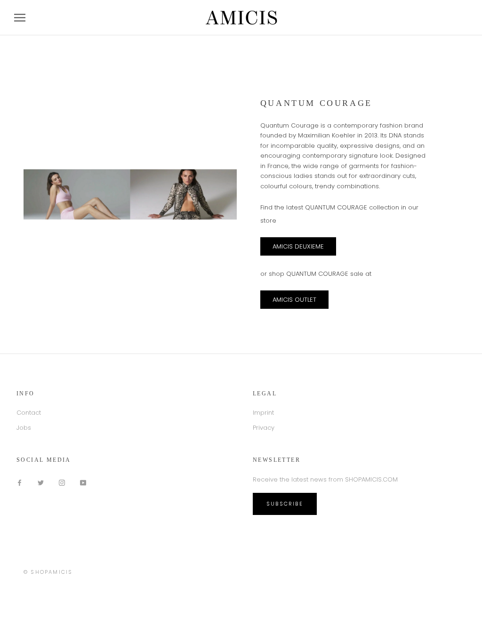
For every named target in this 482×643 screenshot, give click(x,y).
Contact (28, 412)
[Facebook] (19, 482)
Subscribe (284, 503)
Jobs (23, 427)
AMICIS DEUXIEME (298, 246)
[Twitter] (41, 482)
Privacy (263, 427)
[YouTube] (83, 482)
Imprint (263, 412)
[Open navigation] (19, 18)
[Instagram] (62, 482)
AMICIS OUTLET (294, 299)
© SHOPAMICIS (48, 572)
